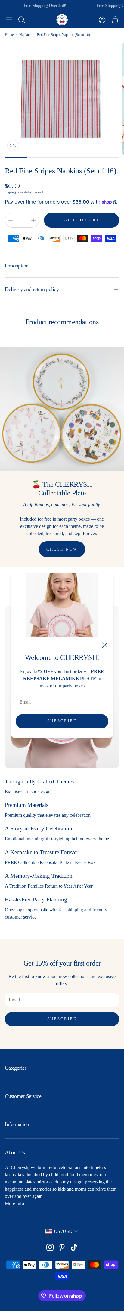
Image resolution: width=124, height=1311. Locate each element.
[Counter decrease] (10, 220)
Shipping (10, 192)
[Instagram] (50, 1247)
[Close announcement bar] (117, 4)
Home (9, 35)
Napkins (25, 35)
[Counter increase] (33, 220)
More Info (14, 1203)
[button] (9, 20)
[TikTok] (74, 1247)
